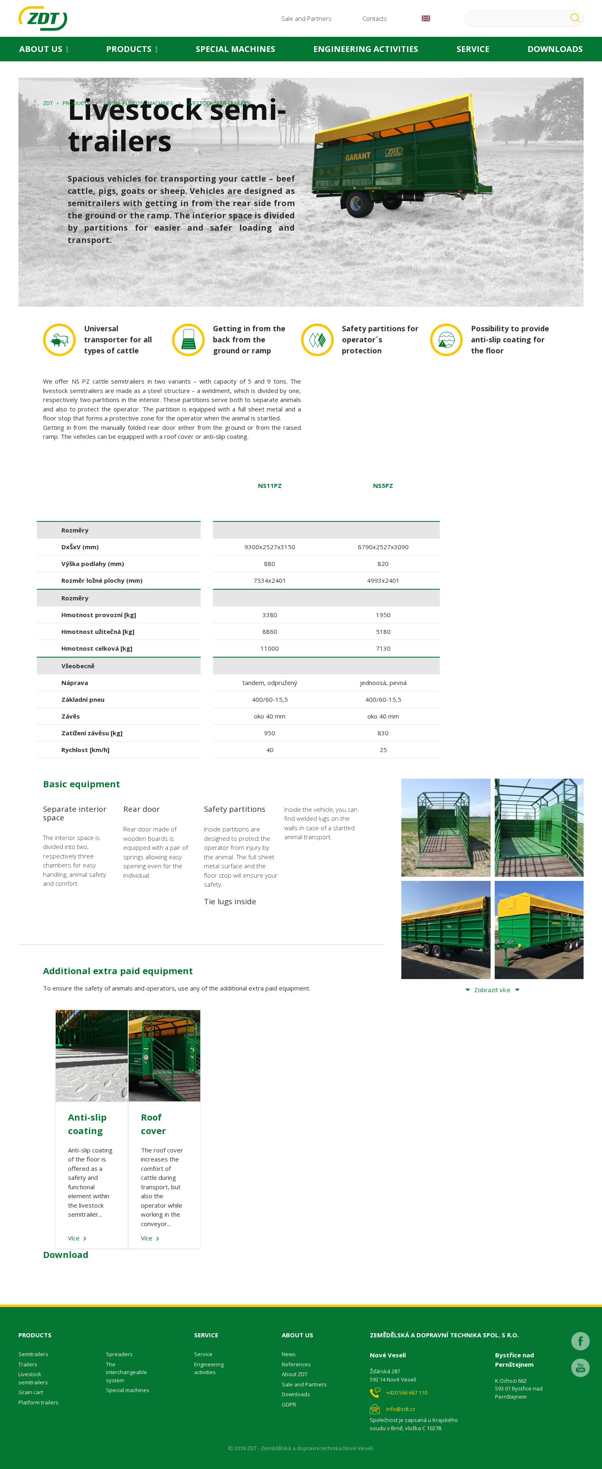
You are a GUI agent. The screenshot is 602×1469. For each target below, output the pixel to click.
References (296, 1364)
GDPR (289, 1404)
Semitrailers (33, 1354)
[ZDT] (42, 18)
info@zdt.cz (400, 1409)
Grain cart (30, 1392)
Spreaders (119, 1354)
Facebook (580, 1341)
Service (473, 48)
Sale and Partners (306, 18)
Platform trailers (38, 1402)
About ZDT (295, 1374)
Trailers (27, 1364)
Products (129, 48)
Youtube (580, 1368)
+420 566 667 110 (406, 1392)
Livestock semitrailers (33, 1378)
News (289, 1354)
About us (40, 48)
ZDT (48, 103)
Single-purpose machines (138, 103)
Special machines (235, 48)
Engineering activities (365, 48)
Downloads (296, 1394)
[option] (269, 612)
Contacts (374, 18)
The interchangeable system (126, 1372)
